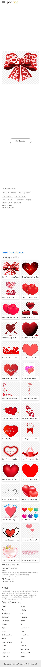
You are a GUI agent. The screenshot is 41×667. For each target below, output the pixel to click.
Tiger (3, 628)
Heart (4, 606)
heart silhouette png (9, 193)
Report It (5, 253)
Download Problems (16, 253)
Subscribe (23, 617)
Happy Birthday (7, 642)
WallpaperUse (25, 628)
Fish (21, 642)
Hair (21, 638)
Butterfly (23, 610)
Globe (4, 645)
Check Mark (24, 635)
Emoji (22, 631)
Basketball (5, 617)
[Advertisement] (20, 30)
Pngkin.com (6, 653)
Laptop (22, 621)
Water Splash (24, 649)
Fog (21, 624)
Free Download (20, 141)
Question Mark (25, 653)
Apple (4, 610)
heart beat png (7, 196)
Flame (22, 606)
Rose (3, 631)
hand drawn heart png (24, 200)
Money (22, 656)
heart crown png (8, 200)
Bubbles (4, 624)
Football (4, 638)
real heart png (20, 196)
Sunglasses (6, 613)
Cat (21, 613)
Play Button (5, 621)
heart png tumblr (24, 193)
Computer (23, 645)
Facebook (5, 656)
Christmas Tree (7, 635)
